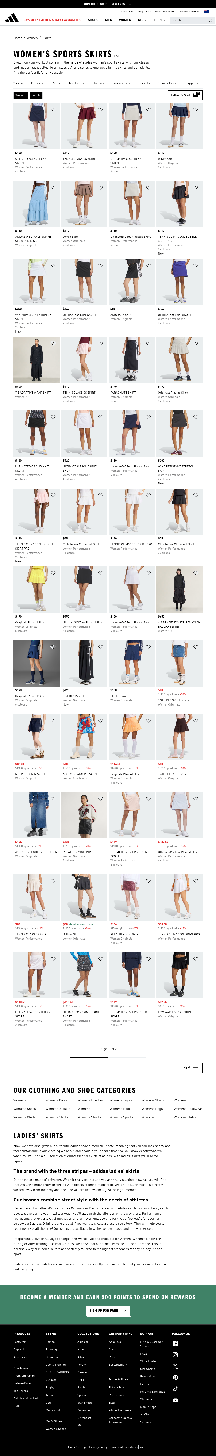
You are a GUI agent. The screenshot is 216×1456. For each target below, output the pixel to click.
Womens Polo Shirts (120, 1109)
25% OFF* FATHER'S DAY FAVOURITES (52, 20)
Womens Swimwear (149, 1118)
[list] (108, 83)
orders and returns (165, 12)
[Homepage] (12, 18)
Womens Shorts (89, 1117)
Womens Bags (152, 1109)
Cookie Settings (77, 1447)
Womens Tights (121, 1100)
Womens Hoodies (90, 1100)
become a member (189, 12)
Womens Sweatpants (182, 1101)
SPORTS (158, 20)
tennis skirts (117, 67)
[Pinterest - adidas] (187, 1378)
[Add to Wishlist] (53, 110)
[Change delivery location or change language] (206, 11)
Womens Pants (57, 1100)
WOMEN (125, 20)
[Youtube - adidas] (187, 1401)
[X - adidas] (187, 1366)
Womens (20, 1100)
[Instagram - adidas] (187, 1355)
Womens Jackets (58, 1109)
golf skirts (141, 67)
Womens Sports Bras (121, 1118)
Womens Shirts (57, 1117)
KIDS (142, 20)
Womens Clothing (26, 1117)
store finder (127, 12)
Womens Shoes (25, 1109)
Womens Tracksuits (85, 1109)
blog (140, 12)
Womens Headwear (188, 1109)
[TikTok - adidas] (187, 1389)
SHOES (93, 20)
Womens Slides (185, 1117)
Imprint (144, 1447)
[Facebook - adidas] (187, 1344)
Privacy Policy (98, 1447)
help (148, 12)
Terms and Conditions (123, 1447)
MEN (108, 20)
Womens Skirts (153, 1100)
